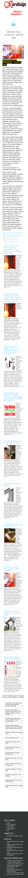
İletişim (8, 822)
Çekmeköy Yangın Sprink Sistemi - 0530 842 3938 (13, 764)
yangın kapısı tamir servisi (13, 872)
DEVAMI (8, 287)
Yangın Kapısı (10, 827)
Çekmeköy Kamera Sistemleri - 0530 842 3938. (12, 613)
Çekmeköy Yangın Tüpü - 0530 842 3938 (12, 658)
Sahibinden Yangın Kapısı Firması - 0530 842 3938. (13, 780)
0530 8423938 (14, 18)
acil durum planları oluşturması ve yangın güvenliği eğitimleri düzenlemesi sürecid (12, 234)
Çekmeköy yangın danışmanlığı (10, 232)
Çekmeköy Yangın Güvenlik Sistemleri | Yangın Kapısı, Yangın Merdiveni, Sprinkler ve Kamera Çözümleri (13, 297)
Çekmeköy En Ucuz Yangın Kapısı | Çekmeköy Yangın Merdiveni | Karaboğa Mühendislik (12, 249)
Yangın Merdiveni (11, 828)
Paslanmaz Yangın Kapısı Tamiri (14, 836)
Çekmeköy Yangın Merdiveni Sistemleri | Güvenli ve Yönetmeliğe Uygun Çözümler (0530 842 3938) (13, 397)
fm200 (22, 872)
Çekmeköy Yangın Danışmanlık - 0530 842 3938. (11, 569)
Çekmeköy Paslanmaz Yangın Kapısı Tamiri (13, 442)
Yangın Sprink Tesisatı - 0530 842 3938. (13, 769)
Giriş (8, 830)
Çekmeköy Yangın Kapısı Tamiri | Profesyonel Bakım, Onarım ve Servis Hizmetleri (11, 350)
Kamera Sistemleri (11, 824)
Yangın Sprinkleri (11, 825)
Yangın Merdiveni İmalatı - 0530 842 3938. (13, 786)
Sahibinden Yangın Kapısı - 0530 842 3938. (13, 775)
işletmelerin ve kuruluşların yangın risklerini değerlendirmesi (12, 237)
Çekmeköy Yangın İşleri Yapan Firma (13, 525)
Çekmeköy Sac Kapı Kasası (12, 484)
